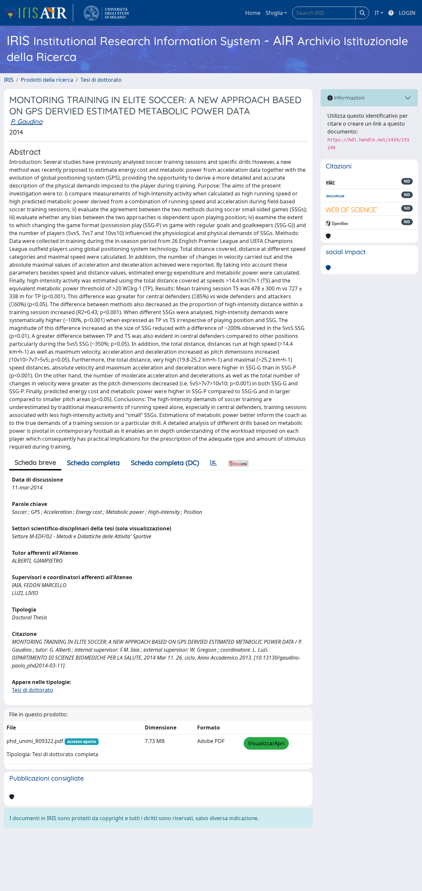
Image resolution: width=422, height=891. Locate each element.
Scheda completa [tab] (93, 463)
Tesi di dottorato (101, 79)
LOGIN (407, 12)
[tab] (214, 463)
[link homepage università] (106, 13)
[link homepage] (38, 13)
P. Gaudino (27, 121)
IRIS (9, 79)
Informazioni (348, 97)
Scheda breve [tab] (35, 462)
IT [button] (377, 12)
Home (252, 12)
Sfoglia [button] (274, 12)
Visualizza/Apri (266, 743)
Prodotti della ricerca (47, 79)
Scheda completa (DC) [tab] (165, 463)
